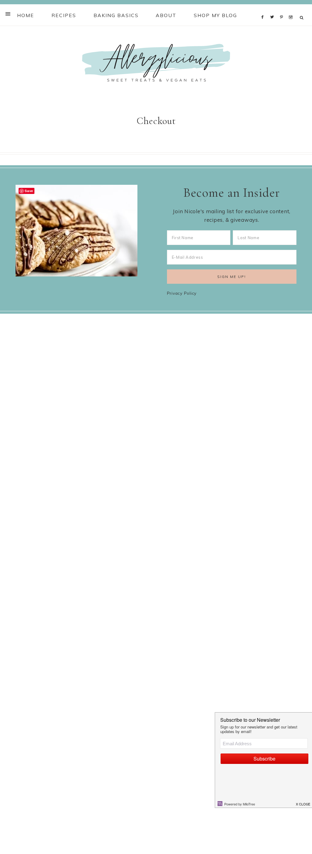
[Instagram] (292, 9)
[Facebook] (264, 9)
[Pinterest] (283, 9)
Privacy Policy (182, 293)
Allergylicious (156, 63)
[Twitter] (274, 9)
